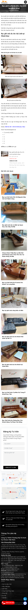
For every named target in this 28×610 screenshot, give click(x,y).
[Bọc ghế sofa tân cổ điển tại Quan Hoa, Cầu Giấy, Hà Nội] (14, 212)
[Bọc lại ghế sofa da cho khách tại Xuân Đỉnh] (14, 351)
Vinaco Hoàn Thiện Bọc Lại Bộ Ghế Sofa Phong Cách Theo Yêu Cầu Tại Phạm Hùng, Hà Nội (13, 254)
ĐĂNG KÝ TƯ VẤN (11, 467)
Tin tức (4, 595)
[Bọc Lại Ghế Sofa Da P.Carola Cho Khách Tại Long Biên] (14, 269)
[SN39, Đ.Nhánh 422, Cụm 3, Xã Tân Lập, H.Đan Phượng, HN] (14, 493)
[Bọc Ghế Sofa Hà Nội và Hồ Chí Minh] (4, 2)
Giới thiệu (4, 588)
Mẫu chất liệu (6, 586)
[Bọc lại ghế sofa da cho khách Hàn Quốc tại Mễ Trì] (14, 324)
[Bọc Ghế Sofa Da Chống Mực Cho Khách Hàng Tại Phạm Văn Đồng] (14, 407)
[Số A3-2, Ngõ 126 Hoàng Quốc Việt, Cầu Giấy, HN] (14, 478)
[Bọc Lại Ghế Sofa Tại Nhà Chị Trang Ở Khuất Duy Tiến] (14, 379)
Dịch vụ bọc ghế (6, 584)
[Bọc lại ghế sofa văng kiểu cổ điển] (14, 297)
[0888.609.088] (25, 599)
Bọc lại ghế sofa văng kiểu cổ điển (12, 310)
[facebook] (25, 603)
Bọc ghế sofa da (14, 10)
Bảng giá (4, 593)
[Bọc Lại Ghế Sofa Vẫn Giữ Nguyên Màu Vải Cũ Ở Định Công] (14, 184)
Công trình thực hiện (8, 591)
